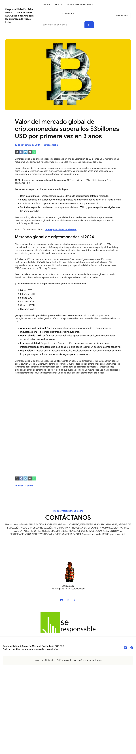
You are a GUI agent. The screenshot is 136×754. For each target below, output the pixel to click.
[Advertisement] (68, 413)
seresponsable (51, 145)
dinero (30, 485)
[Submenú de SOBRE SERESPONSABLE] (92, 4)
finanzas (19, 485)
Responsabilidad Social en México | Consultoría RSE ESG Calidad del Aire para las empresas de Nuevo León (19, 16)
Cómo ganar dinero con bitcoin (60, 229)
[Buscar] (89, 24)
